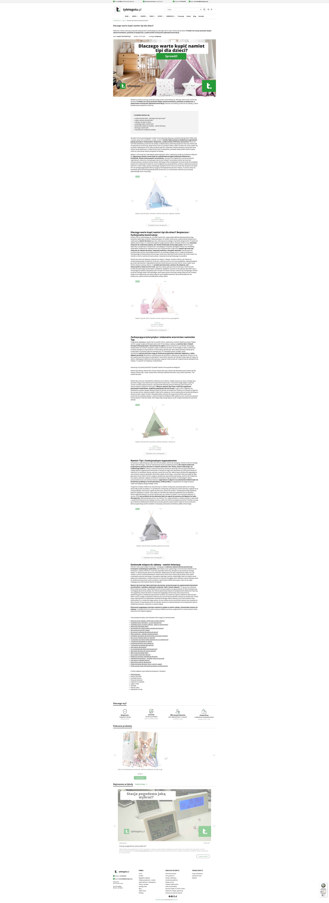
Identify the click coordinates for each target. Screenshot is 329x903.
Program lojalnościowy (171, 884)
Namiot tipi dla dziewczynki (177, 371)
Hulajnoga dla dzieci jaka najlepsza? (142, 643)
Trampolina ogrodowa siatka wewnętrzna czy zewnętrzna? (149, 640)
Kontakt (141, 876)
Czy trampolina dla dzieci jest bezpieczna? (144, 649)
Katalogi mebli (143, 886)
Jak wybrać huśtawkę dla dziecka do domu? (144, 632)
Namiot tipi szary (162, 371)
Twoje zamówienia (197, 873)
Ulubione (194, 878)
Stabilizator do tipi (136, 689)
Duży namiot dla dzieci (184, 372)
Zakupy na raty (169, 882)
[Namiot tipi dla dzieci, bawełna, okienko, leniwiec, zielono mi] (155, 421)
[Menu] (326, 883)
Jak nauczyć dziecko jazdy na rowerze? (143, 638)
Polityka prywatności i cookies (147, 880)
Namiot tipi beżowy (137, 371)
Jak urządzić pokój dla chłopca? (140, 655)
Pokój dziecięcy (135, 674)
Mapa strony (142, 891)
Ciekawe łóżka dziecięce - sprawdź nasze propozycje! (147, 658)
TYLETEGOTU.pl (117, 20)
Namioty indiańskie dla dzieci (167, 372)
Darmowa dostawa (170, 873)
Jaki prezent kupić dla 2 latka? (140, 630)
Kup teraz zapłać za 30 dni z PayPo (175, 888)
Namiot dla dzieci (136, 676)
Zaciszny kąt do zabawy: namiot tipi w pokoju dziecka (147, 621)
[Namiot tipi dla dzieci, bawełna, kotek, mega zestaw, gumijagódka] (157, 298)
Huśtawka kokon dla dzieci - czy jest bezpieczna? (146, 623)
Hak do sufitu (135, 687)
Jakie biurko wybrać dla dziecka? (141, 662)
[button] (204, 9)
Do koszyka (140, 778)
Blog (124, 20)
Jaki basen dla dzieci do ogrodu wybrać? (143, 651)
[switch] (323, 895)
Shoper (174, 899)
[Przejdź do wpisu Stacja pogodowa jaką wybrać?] (164, 815)
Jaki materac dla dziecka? (138, 647)
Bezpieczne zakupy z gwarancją (174, 891)
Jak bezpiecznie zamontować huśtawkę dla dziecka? (147, 628)
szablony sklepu (160, 899)
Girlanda (133, 686)
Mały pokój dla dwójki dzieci (139, 626)
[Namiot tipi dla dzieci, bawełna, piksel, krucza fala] (152, 525)
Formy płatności (169, 876)
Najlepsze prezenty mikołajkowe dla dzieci (144, 657)
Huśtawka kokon (136, 678)
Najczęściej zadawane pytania (173, 893)
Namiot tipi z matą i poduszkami (146, 372)
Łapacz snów (135, 684)
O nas (140, 873)
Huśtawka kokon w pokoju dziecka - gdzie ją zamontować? (149, 625)
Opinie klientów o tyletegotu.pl (147, 882)
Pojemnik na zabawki (137, 682)
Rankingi (141, 893)
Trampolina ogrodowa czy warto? (141, 641)
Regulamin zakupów (144, 878)
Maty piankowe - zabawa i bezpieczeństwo (144, 634)
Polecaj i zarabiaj (143, 884)
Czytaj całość (203, 856)
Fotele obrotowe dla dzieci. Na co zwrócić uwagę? (146, 664)
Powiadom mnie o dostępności (158, 225)
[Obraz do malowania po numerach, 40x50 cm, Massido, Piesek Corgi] (140, 749)
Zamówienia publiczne (171, 880)
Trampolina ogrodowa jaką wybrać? (142, 645)
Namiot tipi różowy (150, 371)
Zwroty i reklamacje (170, 878)
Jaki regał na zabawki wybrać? (140, 660)
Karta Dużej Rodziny (171, 886)
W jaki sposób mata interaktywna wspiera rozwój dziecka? (149, 666)
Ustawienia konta (197, 876)
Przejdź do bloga (140, 784)
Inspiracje (158, 36)
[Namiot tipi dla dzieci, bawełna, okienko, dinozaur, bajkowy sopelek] (157, 193)
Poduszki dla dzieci (137, 680)
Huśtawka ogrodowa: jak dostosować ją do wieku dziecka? (149, 636)
